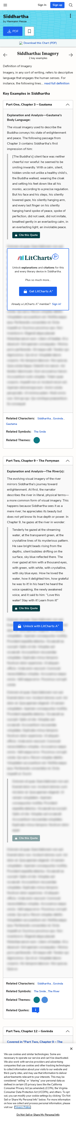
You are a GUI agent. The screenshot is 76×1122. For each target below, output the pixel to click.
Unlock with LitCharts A (41, 625)
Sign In (42, 5)
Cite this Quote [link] (28, 235)
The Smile (40, 432)
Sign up (57, 5)
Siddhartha (44, 418)
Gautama (11, 424)
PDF (15, 31)
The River (53, 991)
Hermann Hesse (17, 21)
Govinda (58, 418)
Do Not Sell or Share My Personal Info (38, 1115)
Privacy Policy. (22, 1107)
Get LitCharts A (41, 291)
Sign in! (56, 304)
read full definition (56, 83)
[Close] (71, 1048)
